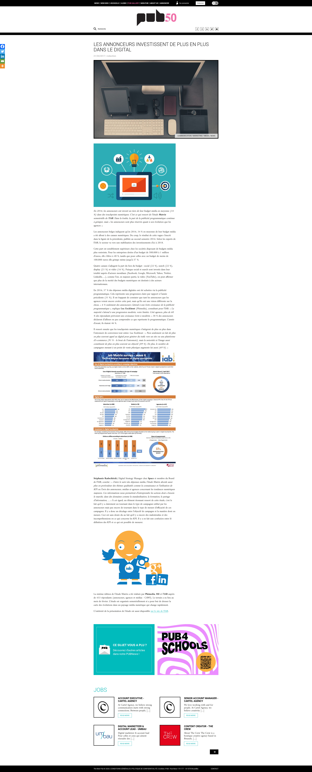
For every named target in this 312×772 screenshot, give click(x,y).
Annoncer (164, 3)
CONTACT (214, 769)
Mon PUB (144, 3)
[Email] (2, 61)
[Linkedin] (2, 56)
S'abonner (200, 3)
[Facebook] (197, 29)
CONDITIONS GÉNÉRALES (121, 769)
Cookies (161, 769)
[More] (2, 66)
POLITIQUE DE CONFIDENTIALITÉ (144, 769)
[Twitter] (212, 29)
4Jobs (123, 3)
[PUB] (157, 20)
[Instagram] (202, 29)
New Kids (105, 3)
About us (154, 3)
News (96, 3)
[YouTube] (216, 29)
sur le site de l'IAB (159, 611)
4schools (114, 3)
